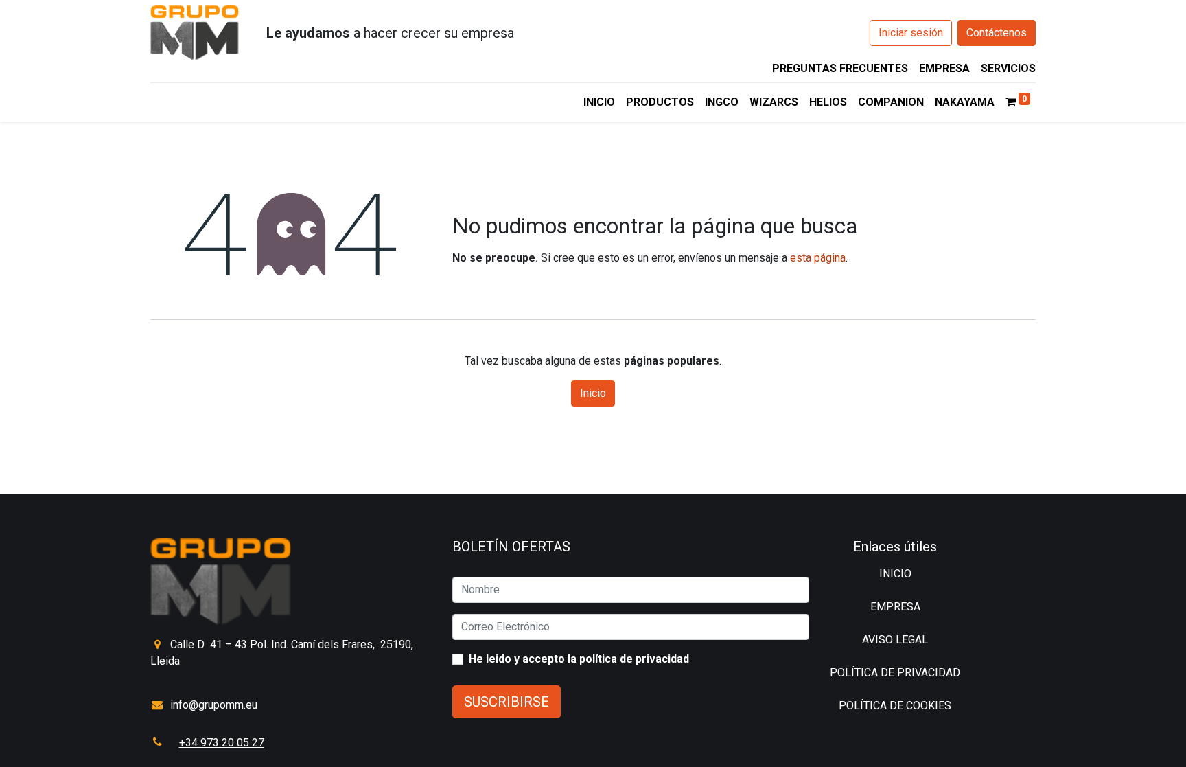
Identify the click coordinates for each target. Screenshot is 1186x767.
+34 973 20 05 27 (221, 742)
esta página (818, 257)
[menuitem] (599, 102)
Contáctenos (996, 32)
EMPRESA (944, 68)
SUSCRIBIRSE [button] (506, 702)
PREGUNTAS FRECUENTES (840, 68)
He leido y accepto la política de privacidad (579, 658)
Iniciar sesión (911, 32)
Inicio (593, 393)
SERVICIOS (1008, 68)
